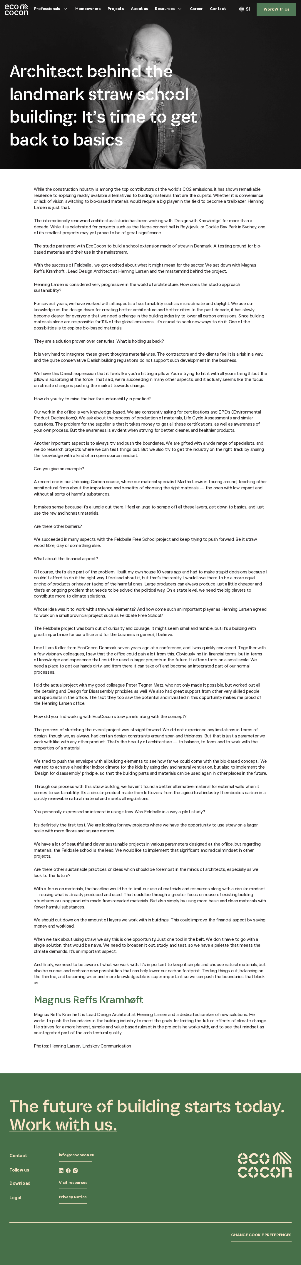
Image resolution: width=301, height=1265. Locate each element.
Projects (116, 9)
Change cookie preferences (261, 1235)
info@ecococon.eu (76, 1155)
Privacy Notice (73, 1197)
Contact (218, 9)
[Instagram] (75, 1170)
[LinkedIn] (61, 1170)
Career (196, 9)
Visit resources (73, 1183)
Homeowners (87, 9)
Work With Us (276, 10)
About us (139, 9)
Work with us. (63, 1124)
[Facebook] (68, 1170)
